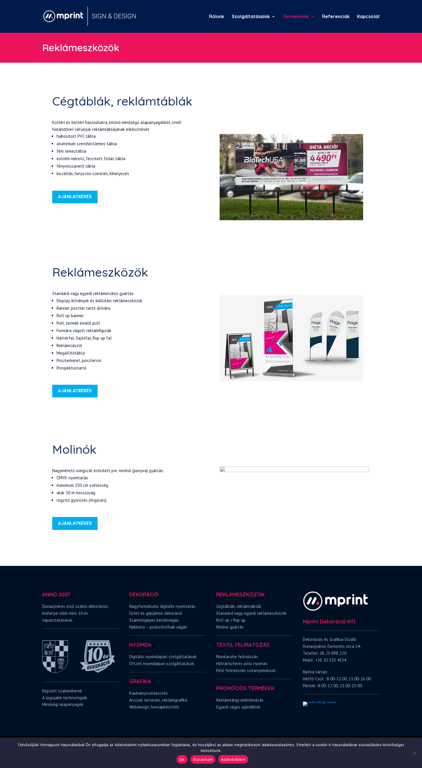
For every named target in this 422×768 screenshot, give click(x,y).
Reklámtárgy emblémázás (240, 700)
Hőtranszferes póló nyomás (241, 663)
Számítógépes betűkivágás (154, 620)
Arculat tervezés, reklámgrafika (158, 700)
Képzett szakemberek (62, 691)
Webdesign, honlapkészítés (154, 707)
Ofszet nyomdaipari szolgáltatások (161, 663)
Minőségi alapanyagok (62, 704)
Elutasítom (203, 759)
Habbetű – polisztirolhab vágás (158, 627)
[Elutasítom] (415, 753)
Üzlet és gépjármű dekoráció (155, 613)
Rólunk (216, 16)
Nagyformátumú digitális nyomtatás (162, 606)
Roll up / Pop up (230, 620)
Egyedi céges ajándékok (238, 707)
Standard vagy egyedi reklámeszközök (251, 613)
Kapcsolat (368, 16)
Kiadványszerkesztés (148, 693)
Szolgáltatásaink (251, 16)
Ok (182, 759)
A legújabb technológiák (64, 697)
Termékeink (296, 16)
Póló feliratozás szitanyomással (246, 670)
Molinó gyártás (230, 627)
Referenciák (336, 16)
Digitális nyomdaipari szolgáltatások (163, 656)
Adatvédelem (233, 759)
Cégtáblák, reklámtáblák (238, 606)
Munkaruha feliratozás (237, 656)
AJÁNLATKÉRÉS (75, 196)
